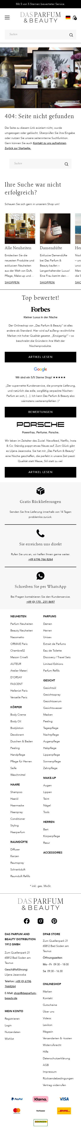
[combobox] (40, 35)
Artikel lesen (40, 472)
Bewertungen (40, 412)
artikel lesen (40, 357)
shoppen (12, 282)
